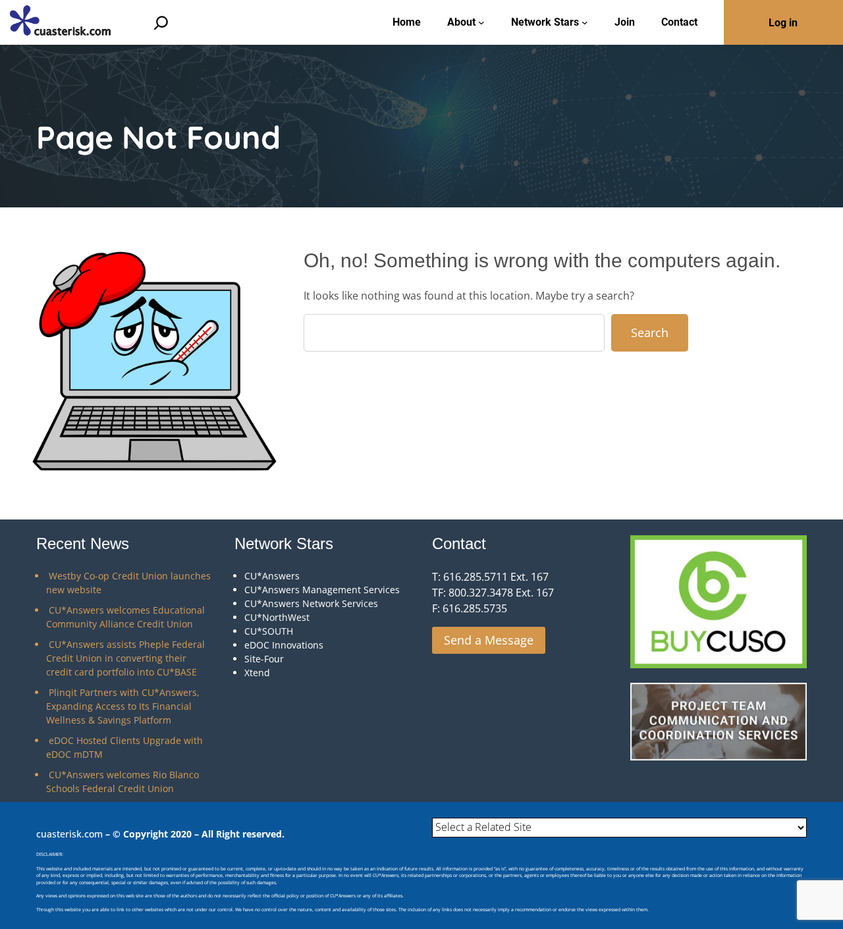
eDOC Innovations (283, 645)
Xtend (257, 672)
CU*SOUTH (268, 631)
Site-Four (264, 658)
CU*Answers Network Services (311, 603)
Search (649, 332)
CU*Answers (272, 576)
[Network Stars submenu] (585, 22)
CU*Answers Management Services (322, 589)
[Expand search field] (161, 22)
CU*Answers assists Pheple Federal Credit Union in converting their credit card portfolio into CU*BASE (125, 658)
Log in (783, 22)
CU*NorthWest (277, 617)
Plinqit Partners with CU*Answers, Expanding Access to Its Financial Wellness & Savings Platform (123, 706)
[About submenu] (481, 22)
